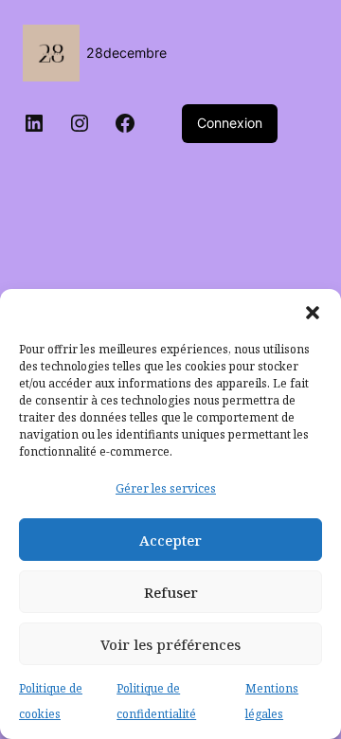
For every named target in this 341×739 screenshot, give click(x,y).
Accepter (170, 540)
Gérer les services (166, 488)
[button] (312, 312)
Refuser (171, 592)
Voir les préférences (170, 644)
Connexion (229, 123)
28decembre (126, 53)
